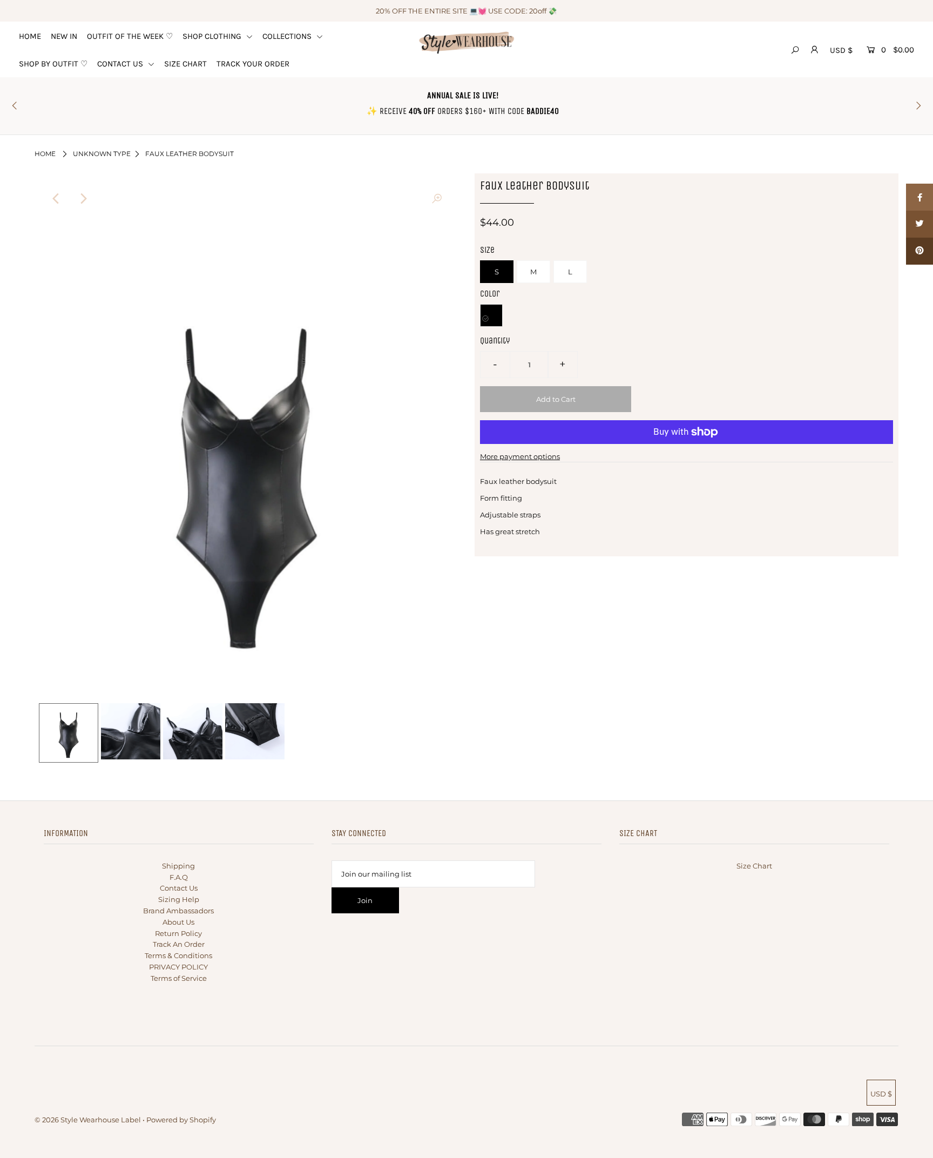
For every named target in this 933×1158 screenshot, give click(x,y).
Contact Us (179, 888)
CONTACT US (121, 64)
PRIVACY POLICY (178, 966)
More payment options (520, 456)
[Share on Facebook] (919, 197)
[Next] (82, 199)
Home (45, 154)
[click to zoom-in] (437, 199)
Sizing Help (178, 899)
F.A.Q (179, 877)
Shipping (178, 865)
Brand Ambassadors (178, 910)
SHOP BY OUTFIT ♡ (53, 64)
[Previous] (56, 199)
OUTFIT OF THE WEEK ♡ (130, 36)
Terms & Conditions (178, 955)
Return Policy (178, 933)
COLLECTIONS (288, 36)
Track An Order (179, 944)
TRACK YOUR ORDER (253, 64)
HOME (30, 36)
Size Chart (754, 865)
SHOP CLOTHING (213, 36)
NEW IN (64, 36)
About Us (178, 922)
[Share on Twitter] (919, 224)
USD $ (841, 50)
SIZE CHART (185, 64)
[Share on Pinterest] (919, 251)
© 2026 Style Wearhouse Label (88, 1119)
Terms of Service (179, 978)
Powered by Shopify (181, 1119)
